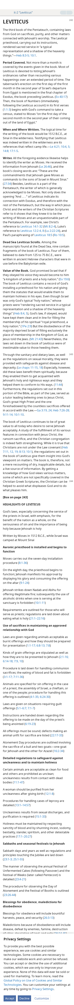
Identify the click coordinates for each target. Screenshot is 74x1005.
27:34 (7, 184)
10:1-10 (18, 415)
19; (16, 452)
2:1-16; (64, 657)
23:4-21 (20, 879)
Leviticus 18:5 (43, 235)
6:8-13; (40, 645)
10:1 (33, 55)
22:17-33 (56, 735)
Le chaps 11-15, (28, 368)
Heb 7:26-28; (61, 410)
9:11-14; (8, 415)
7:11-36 (18, 677)
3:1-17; (8, 677)
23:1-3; (8, 859)
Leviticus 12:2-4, (31, 231)
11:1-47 (18, 782)
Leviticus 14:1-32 (31, 226)
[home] (5, 5)
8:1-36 (23, 563)
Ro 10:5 (59, 235)
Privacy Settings (43, 989)
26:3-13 (49, 918)
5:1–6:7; (22, 708)
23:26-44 (9, 895)
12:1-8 (49, 794)
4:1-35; (34, 697)
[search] (69, 4)
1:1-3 (7, 110)
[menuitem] (5, 5)
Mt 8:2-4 (49, 226)
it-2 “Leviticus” (23, 12)
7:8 (47, 645)
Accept (9, 998)
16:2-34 (58, 751)
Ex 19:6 (64, 279)
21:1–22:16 (37, 618)
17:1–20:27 (24, 836)
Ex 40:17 (61, 97)
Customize (41, 998)
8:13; (22, 452)
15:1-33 (40, 816)
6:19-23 (30, 724)
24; (50, 410)
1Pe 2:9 (26, 326)
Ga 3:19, (42, 410)
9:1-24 (24, 583)
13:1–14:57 (22, 805)
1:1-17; (31, 645)
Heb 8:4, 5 (20, 313)
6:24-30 (44, 697)
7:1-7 (30, 708)
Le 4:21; (55, 147)
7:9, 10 (18, 661)
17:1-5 (13, 151)
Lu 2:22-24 (52, 231)
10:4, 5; (65, 147)
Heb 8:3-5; (23, 55)
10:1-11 (40, 603)
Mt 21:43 (36, 339)
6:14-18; (8, 661)
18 (40, 368)
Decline (24, 998)
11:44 (58, 385)
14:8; (6, 151)
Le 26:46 (45, 167)
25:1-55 (18, 859)
